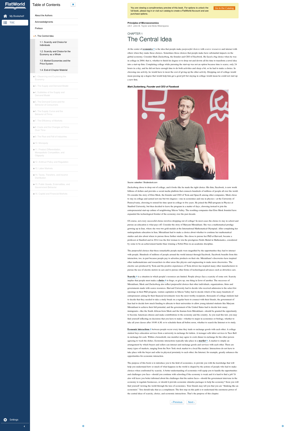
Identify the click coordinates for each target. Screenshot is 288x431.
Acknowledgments (44, 21)
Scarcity (132, 276)
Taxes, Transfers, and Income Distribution (51, 176)
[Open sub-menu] (34, 35)
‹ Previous (177, 402)
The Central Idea (44, 35)
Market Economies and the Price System (55, 62)
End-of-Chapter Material (53, 69)
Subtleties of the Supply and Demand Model (49, 94)
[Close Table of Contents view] (73, 4)
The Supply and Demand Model (51, 85)
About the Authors (43, 15)
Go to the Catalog (224, 8)
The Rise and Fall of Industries (51, 136)
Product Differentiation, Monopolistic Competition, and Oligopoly (49, 152)
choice (161, 280)
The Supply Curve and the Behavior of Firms (49, 113)
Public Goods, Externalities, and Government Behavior (52, 186)
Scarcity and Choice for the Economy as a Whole (55, 53)
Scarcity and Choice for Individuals (53, 43)
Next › (191, 402)
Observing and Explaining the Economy (50, 78)
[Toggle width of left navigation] (24, 426)
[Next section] (283, 426)
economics (148, 49)
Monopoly (41, 142)
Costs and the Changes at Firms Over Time (52, 129)
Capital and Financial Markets (51, 193)
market (202, 340)
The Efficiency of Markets (48, 120)
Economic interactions (138, 329)
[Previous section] (83, 426)
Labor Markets (44, 168)
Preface (39, 28)
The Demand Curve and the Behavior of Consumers (49, 103)
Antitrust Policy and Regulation (51, 161)
